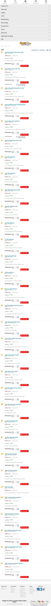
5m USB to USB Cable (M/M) (11, 437)
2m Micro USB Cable (21, 84)
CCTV (2, 16)
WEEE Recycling (23, 596)
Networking (5, 19)
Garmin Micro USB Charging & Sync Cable (14, 88)
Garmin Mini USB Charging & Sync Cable (14, 52)
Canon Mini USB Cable (10, 156)
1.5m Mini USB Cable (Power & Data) (13, 387)
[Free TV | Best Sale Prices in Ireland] (25, 43)
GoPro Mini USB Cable (10, 173)
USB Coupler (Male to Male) (11, 371)
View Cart (31, 593)
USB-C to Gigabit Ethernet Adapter (13, 497)
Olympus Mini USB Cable (10, 255)
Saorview (4, 9)
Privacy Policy (22, 594)
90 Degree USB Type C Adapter (12, 513)
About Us (21, 587)
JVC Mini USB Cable (9, 239)
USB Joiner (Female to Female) (12, 354)
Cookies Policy (22, 595)
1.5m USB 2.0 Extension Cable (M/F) (13, 404)
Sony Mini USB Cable (9, 222)
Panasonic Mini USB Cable (11, 288)
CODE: (6, 53)
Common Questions (12, 592)
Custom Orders (32, 591)
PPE (2, 39)
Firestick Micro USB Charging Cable (13, 338)
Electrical (4, 33)
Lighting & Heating (7, 36)
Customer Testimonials (31, 588)
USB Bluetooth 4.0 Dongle (11, 453)
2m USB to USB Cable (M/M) (11, 420)
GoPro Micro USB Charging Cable (12, 189)
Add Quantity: (8, 63)
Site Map (31, 592)
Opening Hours (23, 590)
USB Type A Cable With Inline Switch (13, 546)
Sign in (2, 587)
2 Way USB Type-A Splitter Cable (12, 321)
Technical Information (13, 588)
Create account (4, 588)
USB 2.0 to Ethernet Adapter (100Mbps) (14, 563)
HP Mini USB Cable (9, 272)
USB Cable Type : (8, 84)
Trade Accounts (32, 590)
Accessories (4, 26)
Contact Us (13, 590)
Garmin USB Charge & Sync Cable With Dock (15, 104)
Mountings (4, 23)
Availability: (7, 58)
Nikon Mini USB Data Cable (11, 206)
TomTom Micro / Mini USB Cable (12, 68)
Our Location (22, 588)
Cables (3, 13)
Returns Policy (22, 592)
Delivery (21, 591)
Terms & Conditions (23, 593)
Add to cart (24, 65)
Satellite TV (4, 6)
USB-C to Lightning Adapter (11, 470)
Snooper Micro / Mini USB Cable (12, 121)
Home (2, 46)
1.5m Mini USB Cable (21, 85)
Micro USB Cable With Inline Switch (13, 530)
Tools (2, 29)
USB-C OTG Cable (9, 487)
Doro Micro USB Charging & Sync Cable (14, 305)
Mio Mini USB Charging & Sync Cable (13, 140)
